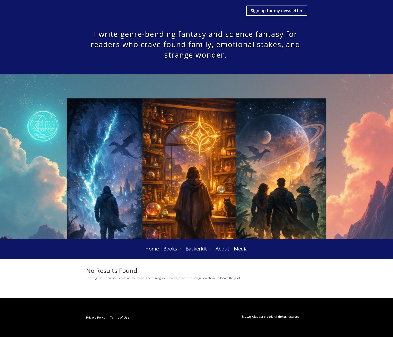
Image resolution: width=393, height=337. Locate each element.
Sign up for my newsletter (277, 10)
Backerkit (196, 249)
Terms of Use (119, 317)
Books (170, 249)
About (222, 249)
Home (152, 249)
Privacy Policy (95, 317)
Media (241, 249)
